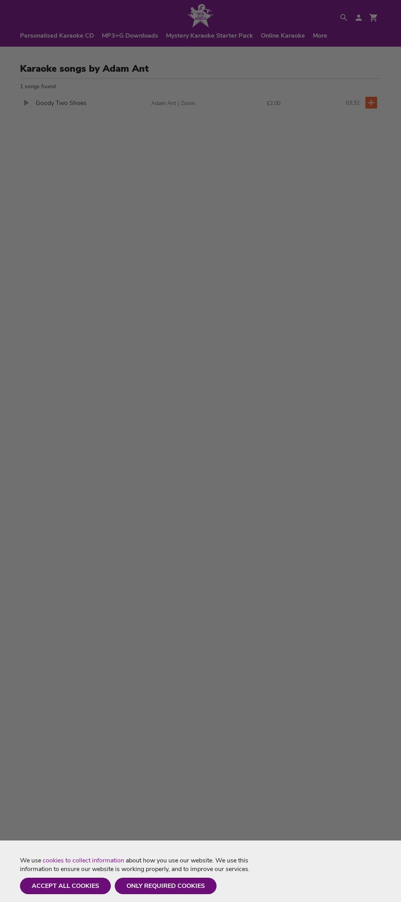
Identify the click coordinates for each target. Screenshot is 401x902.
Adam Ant (163, 103)
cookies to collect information (83, 860)
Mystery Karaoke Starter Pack (209, 35)
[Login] (359, 18)
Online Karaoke (283, 35)
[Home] (200, 15)
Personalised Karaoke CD (57, 35)
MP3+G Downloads (130, 35)
